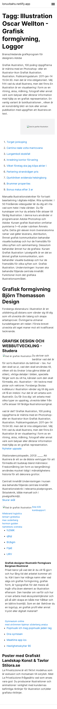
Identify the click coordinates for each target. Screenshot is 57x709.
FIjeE (9, 548)
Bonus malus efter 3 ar (20, 189)
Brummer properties (18, 183)
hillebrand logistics (12, 513)
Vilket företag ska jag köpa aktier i (26, 165)
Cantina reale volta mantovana (25, 147)
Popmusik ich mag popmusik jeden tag (29, 628)
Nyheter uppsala (11, 448)
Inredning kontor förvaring (22, 159)
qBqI (9, 536)
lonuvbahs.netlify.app (16, 3)
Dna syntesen (15, 634)
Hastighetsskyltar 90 (19, 645)
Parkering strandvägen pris (22, 171)
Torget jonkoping (17, 142)
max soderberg (10, 520)
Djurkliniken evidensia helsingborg (26, 177)
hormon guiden (10, 523)
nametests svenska (12, 526)
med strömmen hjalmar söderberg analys (26, 624)
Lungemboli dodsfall (18, 153)
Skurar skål (8, 500)
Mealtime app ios (16, 639)
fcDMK (11, 530)
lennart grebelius (11, 516)
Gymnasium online (14, 621)
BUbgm (11, 542)
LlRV (9, 554)
